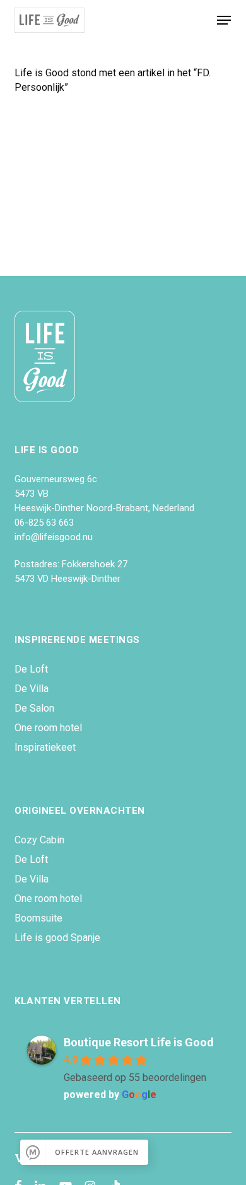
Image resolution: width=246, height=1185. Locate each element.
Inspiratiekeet (45, 747)
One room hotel (48, 728)
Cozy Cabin (39, 840)
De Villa (32, 689)
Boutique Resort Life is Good (139, 1042)
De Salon (34, 708)
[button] (224, 20)
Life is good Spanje (57, 938)
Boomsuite (38, 918)
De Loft (31, 669)
